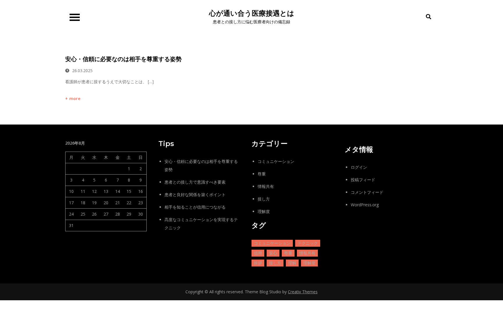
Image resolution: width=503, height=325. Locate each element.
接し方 (264, 199)
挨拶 (258, 263)
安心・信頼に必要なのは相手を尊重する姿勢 (123, 59)
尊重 (262, 174)
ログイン (359, 167)
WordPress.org (365, 204)
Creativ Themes (303, 291)
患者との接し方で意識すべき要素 (195, 182)
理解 (292, 263)
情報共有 (266, 186)
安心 (273, 253)
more (74, 98)
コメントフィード (367, 192)
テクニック (307, 243)
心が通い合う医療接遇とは (251, 13)
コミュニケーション (276, 161)
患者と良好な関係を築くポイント (195, 194)
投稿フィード (363, 179)
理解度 (264, 211)
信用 (258, 253)
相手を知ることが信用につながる (195, 207)
